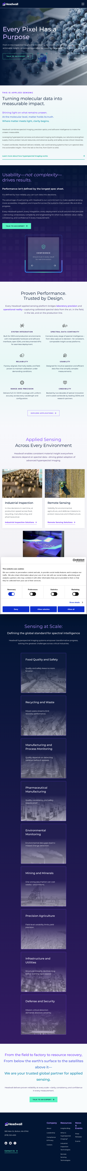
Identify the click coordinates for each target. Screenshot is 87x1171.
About (49, 1128)
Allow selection (43, 609)
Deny (16, 609)
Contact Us (10, 1151)
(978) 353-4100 (10, 1135)
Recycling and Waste (39, 702)
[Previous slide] (32, 266)
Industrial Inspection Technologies (65, 1146)
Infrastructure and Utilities (37, 960)
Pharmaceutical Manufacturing (36, 789)
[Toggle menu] (83, 4)
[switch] (33, 594)
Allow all (71, 609)
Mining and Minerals (39, 873)
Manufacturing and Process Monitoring (38, 746)
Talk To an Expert (16, 56)
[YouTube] (10, 1143)
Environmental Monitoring (35, 832)
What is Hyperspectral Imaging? (65, 1136)
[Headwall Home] (22, 1124)
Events (77, 1141)
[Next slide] (55, 266)
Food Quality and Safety (41, 659)
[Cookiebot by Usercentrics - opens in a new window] (74, 560)
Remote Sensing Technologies (65, 1157)
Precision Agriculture (40, 915)
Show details (74, 602)
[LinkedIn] (6, 1143)
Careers (49, 1145)
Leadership (51, 1133)
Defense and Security (40, 1001)
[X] (15, 1143)
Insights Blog (65, 1128)
